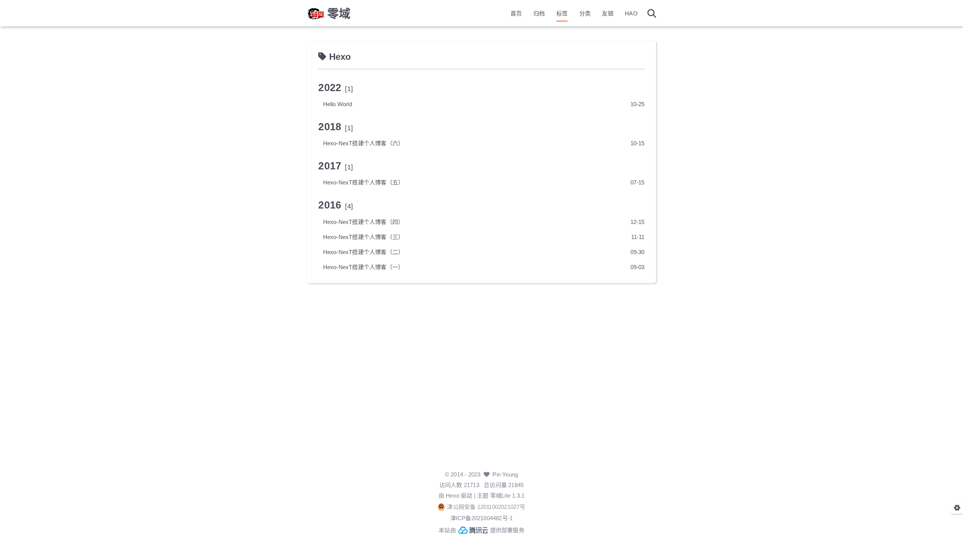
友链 (607, 13)
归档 (539, 13)
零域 (339, 13)
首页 (516, 13)
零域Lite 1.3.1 (507, 495)
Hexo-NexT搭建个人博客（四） (363, 222)
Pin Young (505, 474)
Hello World (337, 104)
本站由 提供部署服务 (481, 530)
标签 (562, 13)
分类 (585, 13)
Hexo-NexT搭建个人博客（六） (363, 143)
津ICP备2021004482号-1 (481, 518)
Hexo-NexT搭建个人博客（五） (363, 182)
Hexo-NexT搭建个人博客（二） (363, 252)
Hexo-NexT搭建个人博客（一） (363, 267)
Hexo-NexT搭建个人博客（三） (363, 237)
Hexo (452, 495)
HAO (631, 13)
